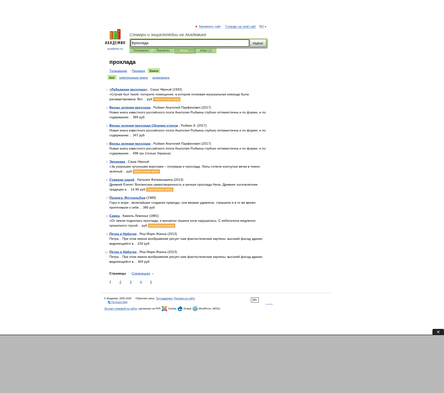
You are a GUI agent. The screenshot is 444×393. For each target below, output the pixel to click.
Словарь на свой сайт (240, 26)
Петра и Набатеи (123, 234)
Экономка (117, 161)
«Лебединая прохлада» (128, 89)
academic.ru (115, 48)
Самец (114, 216)
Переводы (163, 50)
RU (261, 26)
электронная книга (166, 99)
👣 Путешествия (117, 302)
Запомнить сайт (210, 26)
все (111, 77)
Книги (184, 50)
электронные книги (133, 77)
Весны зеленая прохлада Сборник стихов (143, 125)
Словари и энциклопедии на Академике (168, 34)
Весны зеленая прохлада (130, 107)
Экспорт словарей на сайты (120, 308)
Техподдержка (164, 298)
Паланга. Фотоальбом (127, 198)
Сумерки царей (121, 179)
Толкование (118, 71)
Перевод (138, 71)
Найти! (258, 43)
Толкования (140, 50)
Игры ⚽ (206, 50)
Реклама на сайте (184, 298)
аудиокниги (161, 77)
